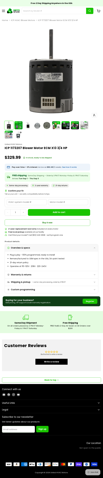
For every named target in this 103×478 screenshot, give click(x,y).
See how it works (69, 167)
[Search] (89, 11)
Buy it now (47, 222)
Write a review (51, 361)
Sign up (42, 429)
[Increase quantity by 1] (23, 212)
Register (90, 301)
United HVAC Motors (13, 144)
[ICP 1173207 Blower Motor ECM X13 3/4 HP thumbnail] (8, 125)
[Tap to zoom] (94, 115)
